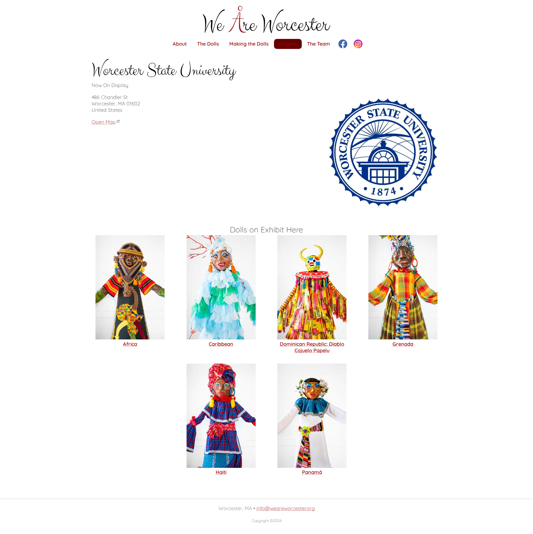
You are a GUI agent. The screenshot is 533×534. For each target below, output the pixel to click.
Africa (130, 344)
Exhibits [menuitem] (288, 44)
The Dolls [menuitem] (208, 44)
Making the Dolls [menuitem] (249, 44)
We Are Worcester (266, 19)
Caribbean (221, 344)
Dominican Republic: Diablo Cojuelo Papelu (312, 347)
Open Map (104, 122)
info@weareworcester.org (286, 508)
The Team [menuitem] (318, 44)
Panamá (312, 472)
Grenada (403, 344)
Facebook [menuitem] (342, 44)
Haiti (221, 472)
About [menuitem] (180, 44)
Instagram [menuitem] (358, 44)
